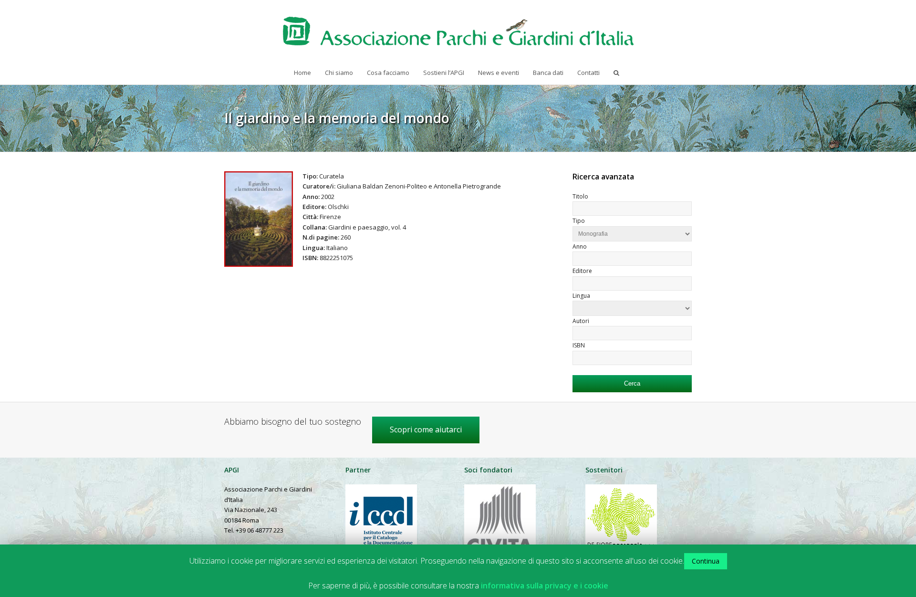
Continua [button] (705, 561)
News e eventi (498, 72)
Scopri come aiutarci (426, 429)
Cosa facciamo (388, 72)
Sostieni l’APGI (443, 72)
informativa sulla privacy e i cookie (544, 586)
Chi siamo (339, 72)
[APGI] (458, 31)
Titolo (580, 196)
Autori (580, 321)
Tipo (578, 221)
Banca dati (548, 72)
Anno (579, 246)
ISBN (578, 345)
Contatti (588, 72)
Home (302, 72)
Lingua (581, 296)
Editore (582, 271)
